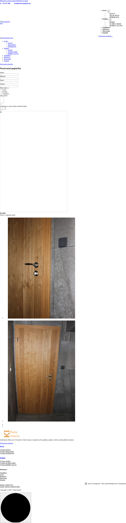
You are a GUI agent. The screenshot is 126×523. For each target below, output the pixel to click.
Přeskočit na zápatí (22, 1)
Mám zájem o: (4, 88)
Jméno (2, 72)
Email (2, 80)
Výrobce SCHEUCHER (7, 463)
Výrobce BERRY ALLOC (8, 465)
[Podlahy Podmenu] (110, 19)
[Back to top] (15, 508)
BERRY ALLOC (116, 26)
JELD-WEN (114, 15)
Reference (105, 29)
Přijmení (2, 76)
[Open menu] (112, 36)
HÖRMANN (114, 17)
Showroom (106, 31)
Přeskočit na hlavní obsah (8, 1)
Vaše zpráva (3, 95)
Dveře (104, 10)
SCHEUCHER (115, 24)
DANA (112, 13)
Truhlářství (106, 27)
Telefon (2, 84)
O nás (2, 474)
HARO (112, 22)
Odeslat (3, 108)
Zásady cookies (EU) (6, 485)
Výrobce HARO (5, 461)
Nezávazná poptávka (105, 36)
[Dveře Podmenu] (108, 11)
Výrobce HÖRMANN (7, 453)
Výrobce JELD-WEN (7, 451)
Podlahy (105, 19)
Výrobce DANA (5, 450)
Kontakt (105, 33)
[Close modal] (1, 110)
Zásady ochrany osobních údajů (10, 486)
